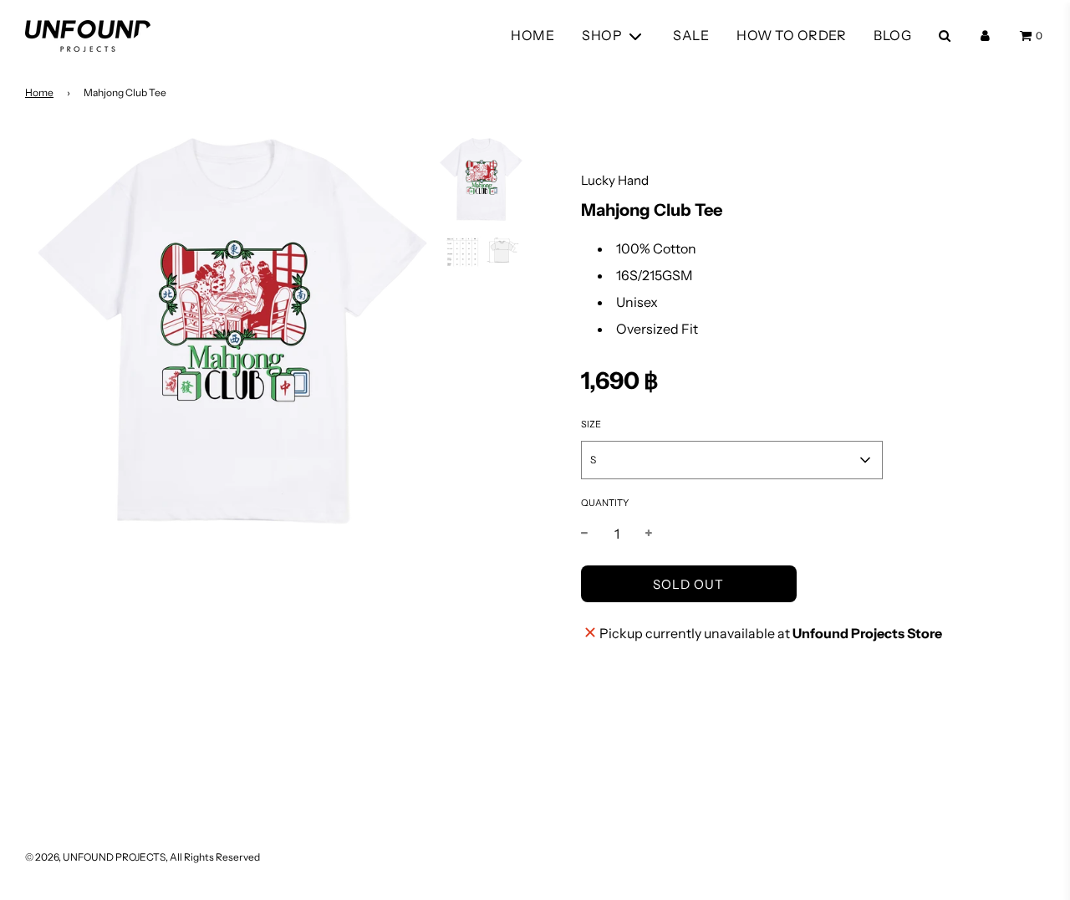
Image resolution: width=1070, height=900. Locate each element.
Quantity (605, 503)
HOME (532, 35)
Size (591, 424)
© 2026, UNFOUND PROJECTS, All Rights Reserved (142, 857)
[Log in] (985, 35)
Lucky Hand (615, 180)
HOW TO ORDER (791, 35)
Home (39, 92)
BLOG (892, 35)
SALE (691, 35)
